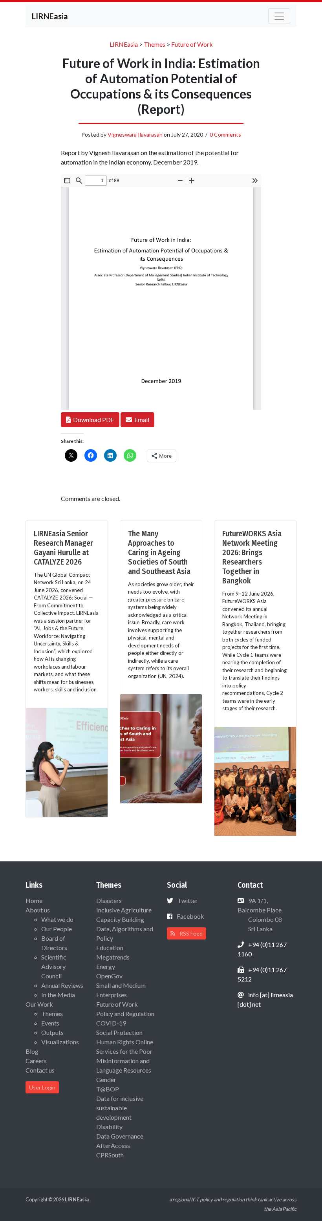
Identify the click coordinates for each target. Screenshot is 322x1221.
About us (38, 910)
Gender (106, 1079)
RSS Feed (190, 933)
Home (34, 900)
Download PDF (92, 419)
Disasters (109, 900)
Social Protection (119, 1032)
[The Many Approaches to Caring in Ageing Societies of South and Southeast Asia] (161, 747)
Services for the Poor (124, 1051)
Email (140, 419)
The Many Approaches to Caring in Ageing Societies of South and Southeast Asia (159, 552)
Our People (56, 928)
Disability (109, 1126)
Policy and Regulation (125, 1013)
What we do (57, 919)
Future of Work (117, 1004)
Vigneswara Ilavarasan (135, 134)
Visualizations (60, 1042)
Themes (52, 1013)
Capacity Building (120, 919)
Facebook (190, 916)
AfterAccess (113, 1145)
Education (109, 947)
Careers (36, 1060)
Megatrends (113, 957)
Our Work (39, 1004)
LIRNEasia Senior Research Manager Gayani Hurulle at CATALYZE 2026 (63, 548)
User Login (42, 1087)
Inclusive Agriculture (124, 910)
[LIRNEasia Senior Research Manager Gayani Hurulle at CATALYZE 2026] (67, 761)
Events (50, 1023)
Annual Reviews (62, 985)
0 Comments (225, 134)
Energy (105, 966)
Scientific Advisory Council (53, 966)
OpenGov (109, 976)
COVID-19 (111, 1023)
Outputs (52, 1032)
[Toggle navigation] (279, 16)
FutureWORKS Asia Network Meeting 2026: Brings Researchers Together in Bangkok (252, 557)
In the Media (58, 994)
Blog (32, 1051)
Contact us (40, 1070)
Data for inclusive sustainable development (119, 1108)
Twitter (187, 900)
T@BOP (107, 1089)
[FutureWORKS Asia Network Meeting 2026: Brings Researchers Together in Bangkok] (255, 780)
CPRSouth (110, 1155)
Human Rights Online (124, 1042)
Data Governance (119, 1136)
